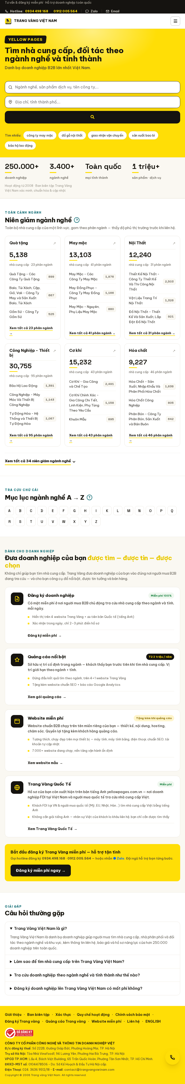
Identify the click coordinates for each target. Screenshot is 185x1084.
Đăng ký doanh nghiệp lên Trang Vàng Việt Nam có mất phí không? (78, 988)
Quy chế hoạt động (93, 1014)
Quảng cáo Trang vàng (66, 1021)
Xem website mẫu (45, 763)
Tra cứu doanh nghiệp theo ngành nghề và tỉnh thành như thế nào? (77, 975)
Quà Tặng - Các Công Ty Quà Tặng (24, 276)
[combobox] (92, 87)
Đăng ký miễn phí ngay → (41, 870)
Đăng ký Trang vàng (22, 1021)
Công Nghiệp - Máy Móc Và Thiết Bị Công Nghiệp (24, 399)
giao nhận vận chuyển (107, 135)
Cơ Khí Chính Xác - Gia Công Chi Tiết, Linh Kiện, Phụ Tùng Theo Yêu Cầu (84, 402)
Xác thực (63, 1014)
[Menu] (175, 21)
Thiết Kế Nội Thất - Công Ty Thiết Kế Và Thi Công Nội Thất (144, 281)
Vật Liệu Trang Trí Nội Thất (143, 300)
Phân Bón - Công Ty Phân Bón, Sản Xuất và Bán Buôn (145, 419)
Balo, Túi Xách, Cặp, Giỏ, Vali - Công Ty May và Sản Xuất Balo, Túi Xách (24, 295)
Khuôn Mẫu (77, 419)
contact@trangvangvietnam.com (89, 1069)
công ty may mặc (40, 135)
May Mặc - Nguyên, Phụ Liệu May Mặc (84, 309)
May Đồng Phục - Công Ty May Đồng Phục (84, 293)
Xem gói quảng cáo (47, 697)
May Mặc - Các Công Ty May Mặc (83, 276)
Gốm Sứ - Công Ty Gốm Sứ (24, 314)
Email (115, 11)
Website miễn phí (106, 1021)
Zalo (94, 11)
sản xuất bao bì (143, 135)
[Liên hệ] (172, 1057)
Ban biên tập (38, 1014)
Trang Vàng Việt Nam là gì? (40, 928)
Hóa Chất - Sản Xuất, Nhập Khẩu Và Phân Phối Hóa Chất (145, 386)
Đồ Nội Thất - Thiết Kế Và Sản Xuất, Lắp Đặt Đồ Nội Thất (145, 317)
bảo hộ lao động (20, 145)
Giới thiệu (13, 1014)
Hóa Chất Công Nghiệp (141, 402)
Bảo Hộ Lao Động (23, 385)
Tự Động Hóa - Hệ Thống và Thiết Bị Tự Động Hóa (23, 418)
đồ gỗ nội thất (72, 135)
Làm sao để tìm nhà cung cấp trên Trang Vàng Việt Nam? (69, 961)
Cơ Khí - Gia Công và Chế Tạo (83, 384)
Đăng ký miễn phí (45, 635)
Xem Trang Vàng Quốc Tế (52, 829)
